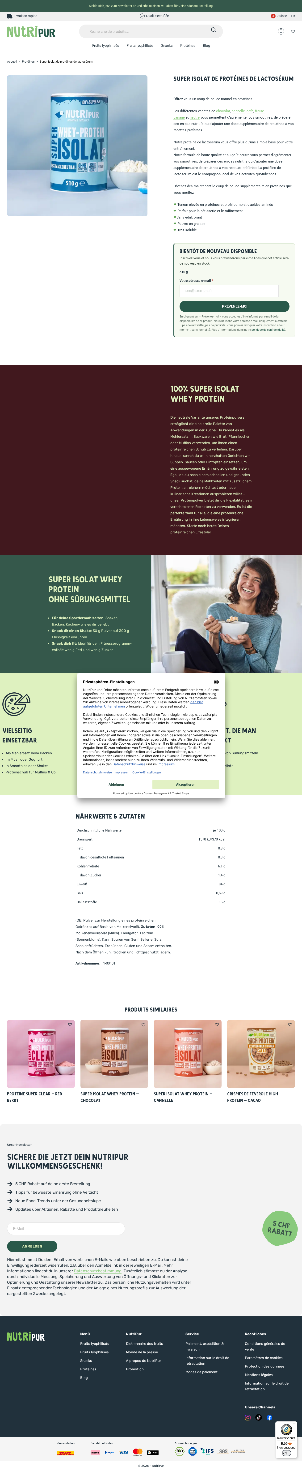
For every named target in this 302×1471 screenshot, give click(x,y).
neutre (195, 117)
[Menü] (294, 1424)
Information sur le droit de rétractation (207, 1361)
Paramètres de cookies (264, 1358)
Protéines (187, 45)
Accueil (12, 61)
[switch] (286, 1453)
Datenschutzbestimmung (98, 1271)
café (250, 111)
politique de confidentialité (268, 329)
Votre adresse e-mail (196, 281)
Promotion (135, 1369)
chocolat (223, 111)
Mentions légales (259, 1375)
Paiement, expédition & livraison (204, 1346)
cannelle (238, 111)
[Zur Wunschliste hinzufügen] (70, 1025)
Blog (206, 45)
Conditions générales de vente (265, 1346)
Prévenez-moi (234, 306)
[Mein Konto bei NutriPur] (281, 31)
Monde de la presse (142, 1352)
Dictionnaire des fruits (144, 1344)
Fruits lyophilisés (105, 45)
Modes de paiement (201, 1372)
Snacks (167, 45)
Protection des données (265, 1366)
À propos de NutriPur (143, 1361)
